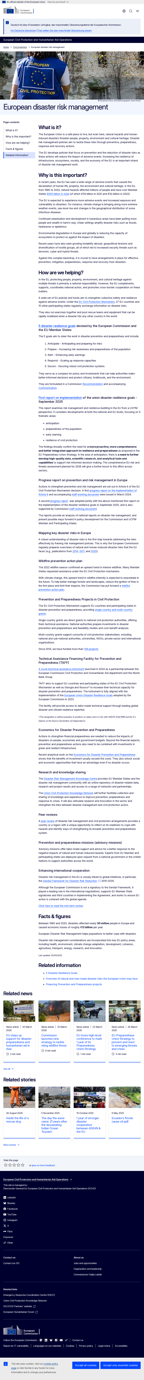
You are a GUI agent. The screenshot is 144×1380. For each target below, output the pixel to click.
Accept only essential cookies (120, 1365)
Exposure (8, 1237)
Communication (48, 387)
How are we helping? (18, 142)
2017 (81, 551)
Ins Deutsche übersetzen (23, 30)
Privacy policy (86, 1345)
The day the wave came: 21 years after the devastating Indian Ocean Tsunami (54, 1124)
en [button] (124, 11)
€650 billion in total (58, 193)
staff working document (85, 494)
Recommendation (92, 384)
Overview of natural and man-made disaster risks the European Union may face (92, 978)
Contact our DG (11, 1263)
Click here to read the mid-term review (61, 905)
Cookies (70, 1345)
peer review (47, 821)
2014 (75, 551)
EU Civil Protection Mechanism (97, 301)
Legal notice (104, 1345)
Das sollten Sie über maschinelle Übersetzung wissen (65, 30)
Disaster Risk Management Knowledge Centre (70, 778)
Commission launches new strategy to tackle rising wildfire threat (54, 1040)
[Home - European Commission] (20, 10)
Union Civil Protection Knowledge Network (68, 793)
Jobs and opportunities (85, 1263)
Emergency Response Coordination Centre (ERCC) (29, 1295)
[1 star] (6, 1165)
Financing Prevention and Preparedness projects (74, 984)
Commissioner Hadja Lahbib (88, 1274)
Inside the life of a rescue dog (17, 1119)
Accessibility (121, 1345)
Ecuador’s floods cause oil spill (122, 1119)
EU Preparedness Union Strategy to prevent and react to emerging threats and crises (124, 1042)
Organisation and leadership (88, 1268)
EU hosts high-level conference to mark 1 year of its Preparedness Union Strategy (89, 1042)
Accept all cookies (85, 1365)
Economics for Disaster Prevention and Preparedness (104, 754)
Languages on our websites (47, 1345)
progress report (59, 500)
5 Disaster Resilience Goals (61, 973)
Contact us (77, 1340)
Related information (17, 155)
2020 (94, 551)
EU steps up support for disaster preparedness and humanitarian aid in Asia (19, 1042)
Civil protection (20, 47)
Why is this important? (18, 136)
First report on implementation (60, 397)
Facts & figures (14, 148)
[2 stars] (8, 1165)
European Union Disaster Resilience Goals (88, 695)
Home (6, 47)
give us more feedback (43, 1165)
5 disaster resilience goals (57, 326)
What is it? (12, 130)
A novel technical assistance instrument (61, 669)
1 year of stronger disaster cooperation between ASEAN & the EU (88, 1124)
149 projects (91, 648)
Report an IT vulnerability (16, 1345)
